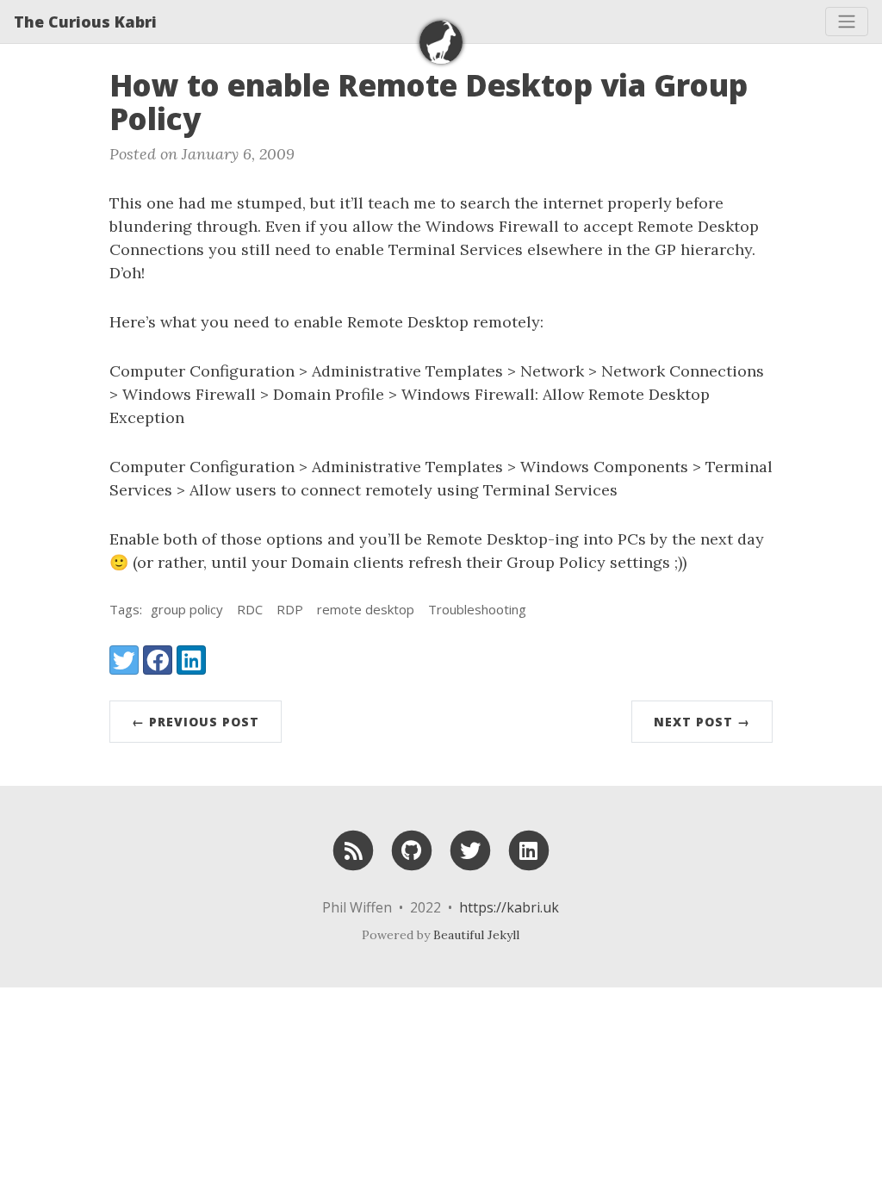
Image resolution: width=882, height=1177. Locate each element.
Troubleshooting (477, 609)
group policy (187, 609)
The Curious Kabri (85, 21)
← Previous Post (195, 721)
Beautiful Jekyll (476, 935)
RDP (289, 609)
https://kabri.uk (509, 907)
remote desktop (365, 609)
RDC (250, 609)
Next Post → (702, 721)
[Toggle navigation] (846, 21)
